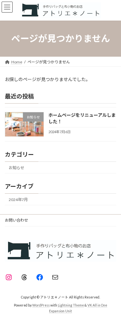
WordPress (41, 305)
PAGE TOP (112, 304)
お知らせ (16, 167)
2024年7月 (18, 199)
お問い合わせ (16, 220)
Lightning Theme (71, 305)
